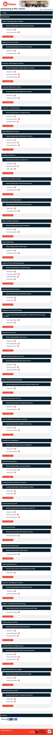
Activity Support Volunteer (12, 32)
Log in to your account (48, 9)
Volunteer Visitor (10, 29)
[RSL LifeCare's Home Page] (26, 4)
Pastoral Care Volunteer (11, 121)
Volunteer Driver (10, 388)
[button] (15, 29)
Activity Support (10, 168)
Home (41, 9)
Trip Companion (10, 279)
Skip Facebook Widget (5, 722)
